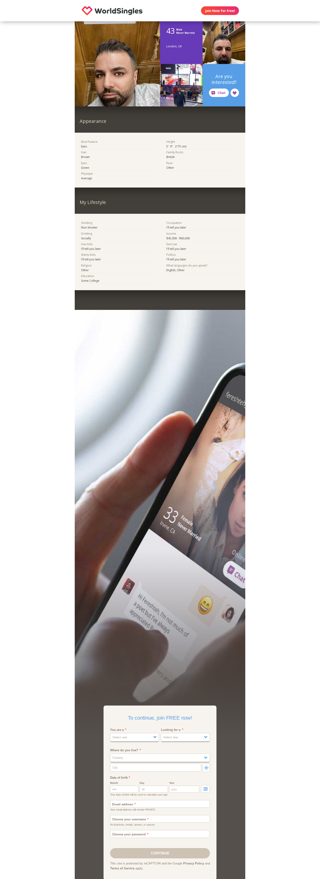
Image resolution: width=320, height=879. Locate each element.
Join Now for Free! (220, 10)
